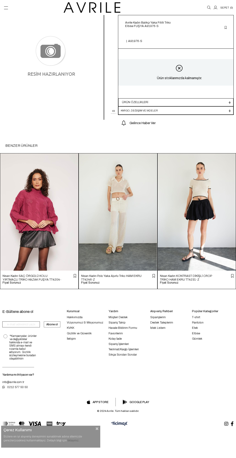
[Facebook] (232, 424)
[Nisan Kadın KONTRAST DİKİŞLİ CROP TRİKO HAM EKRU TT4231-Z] (197, 212)
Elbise (196, 333)
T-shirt (196, 317)
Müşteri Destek (118, 317)
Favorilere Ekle (75, 276)
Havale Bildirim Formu (123, 327)
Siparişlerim (158, 317)
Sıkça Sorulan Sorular (123, 354)
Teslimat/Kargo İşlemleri (124, 349)
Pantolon (198, 322)
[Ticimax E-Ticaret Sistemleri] (118, 424)
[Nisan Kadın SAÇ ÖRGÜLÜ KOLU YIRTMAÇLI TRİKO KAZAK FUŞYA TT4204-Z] (39, 212)
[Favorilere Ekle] (226, 28)
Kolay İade (115, 338)
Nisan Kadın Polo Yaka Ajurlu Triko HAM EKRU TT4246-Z (111, 277)
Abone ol (52, 324)
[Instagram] (226, 424)
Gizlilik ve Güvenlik (79, 333)
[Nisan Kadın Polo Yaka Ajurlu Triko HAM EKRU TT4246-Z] (118, 212)
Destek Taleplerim (161, 322)
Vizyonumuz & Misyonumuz (85, 322)
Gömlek (197, 338)
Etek (195, 327)
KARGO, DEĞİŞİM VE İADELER (139, 110)
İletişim (71, 338)
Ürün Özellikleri (135, 102)
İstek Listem (157, 327)
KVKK (70, 327)
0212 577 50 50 (17, 387)
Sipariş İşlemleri (119, 344)
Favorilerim (116, 333)
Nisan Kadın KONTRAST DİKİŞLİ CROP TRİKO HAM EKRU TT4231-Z (186, 277)
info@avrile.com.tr (13, 382)
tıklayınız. (73, 440)
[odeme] (34, 424)
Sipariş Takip (117, 322)
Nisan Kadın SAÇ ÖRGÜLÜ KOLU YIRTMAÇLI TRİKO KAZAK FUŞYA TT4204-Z (32, 277)
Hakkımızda (75, 317)
